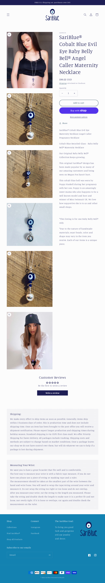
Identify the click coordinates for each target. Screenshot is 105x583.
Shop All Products (14, 539)
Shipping (62, 83)
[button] (8, 15)
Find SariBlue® (13, 533)
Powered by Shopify (57, 577)
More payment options (78, 117)
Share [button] (64, 123)
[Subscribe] (49, 555)
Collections (12, 527)
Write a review (53, 393)
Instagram (35, 527)
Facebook (35, 533)
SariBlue (48, 577)
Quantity (62, 88)
